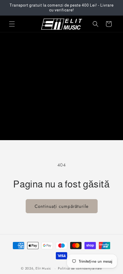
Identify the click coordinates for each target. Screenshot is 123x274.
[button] (12, 24)
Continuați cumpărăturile (62, 206)
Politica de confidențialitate (80, 268)
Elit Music (43, 268)
